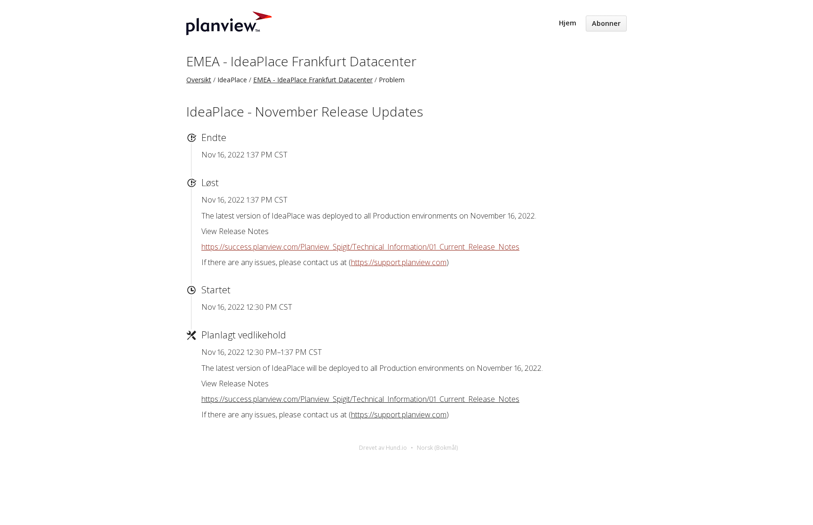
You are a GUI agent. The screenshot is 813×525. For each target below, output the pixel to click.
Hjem (567, 22)
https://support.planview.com (398, 262)
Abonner (606, 23)
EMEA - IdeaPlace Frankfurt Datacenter (301, 61)
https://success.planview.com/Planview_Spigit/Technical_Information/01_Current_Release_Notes (360, 247)
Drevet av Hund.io (383, 448)
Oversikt (198, 79)
